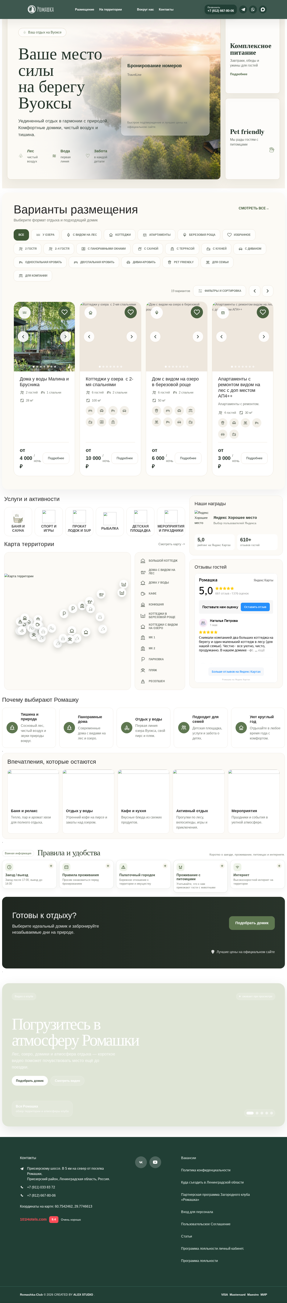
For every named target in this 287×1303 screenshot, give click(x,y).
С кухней (219, 248)
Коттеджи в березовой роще (162, 615)
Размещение (84, 9)
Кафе (153, 593)
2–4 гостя (62, 248)
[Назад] (254, 291)
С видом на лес (85, 234)
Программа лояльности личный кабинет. (212, 1248)
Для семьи (220, 262)
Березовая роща (202, 234)
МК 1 (152, 637)
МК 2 (152, 648)
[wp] (253, 9)
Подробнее (238, 74)
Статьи (186, 1236)
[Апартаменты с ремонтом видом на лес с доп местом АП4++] (242, 336)
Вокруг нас (145, 9)
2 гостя (31, 248)
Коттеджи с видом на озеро (163, 626)
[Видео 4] (266, 1113)
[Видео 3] (262, 1113)
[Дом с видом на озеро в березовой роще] (176, 336)
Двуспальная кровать (97, 262)
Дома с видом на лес (162, 571)
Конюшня (156, 604)
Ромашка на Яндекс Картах (236, 679)
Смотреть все (254, 208)
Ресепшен (157, 681)
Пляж (153, 670)
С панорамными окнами (107, 248)
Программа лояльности (199, 1261)
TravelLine (134, 74)
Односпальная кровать (43, 262)
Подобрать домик (252, 923)
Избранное (242, 234)
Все (21, 234)
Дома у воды (159, 582)
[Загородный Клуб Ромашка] (41, 9)
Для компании (36, 275)
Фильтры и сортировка (223, 290)
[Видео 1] (250, 1113)
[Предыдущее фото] (23, 336)
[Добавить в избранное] (64, 312)
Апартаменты (160, 234)
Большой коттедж (163, 560)
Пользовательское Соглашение (205, 1224)
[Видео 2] (257, 1113)
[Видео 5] (271, 1113)
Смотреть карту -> (171, 544)
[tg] (243, 9)
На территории (110, 9)
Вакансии (188, 1158)
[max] (263, 9)
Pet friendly (184, 262)
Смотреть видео (67, 1080)
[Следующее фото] (65, 336)
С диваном (253, 248)
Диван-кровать (144, 262)
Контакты (166, 9)
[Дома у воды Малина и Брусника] (44, 336)
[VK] (141, 1162)
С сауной (151, 248)
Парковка (156, 659)
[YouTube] (155, 1162)
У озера (48, 234)
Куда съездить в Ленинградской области (212, 1182)
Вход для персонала (197, 1212)
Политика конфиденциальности (205, 1170)
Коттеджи (123, 234)
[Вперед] (267, 291)
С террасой (185, 248)
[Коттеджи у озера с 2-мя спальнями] (110, 336)
